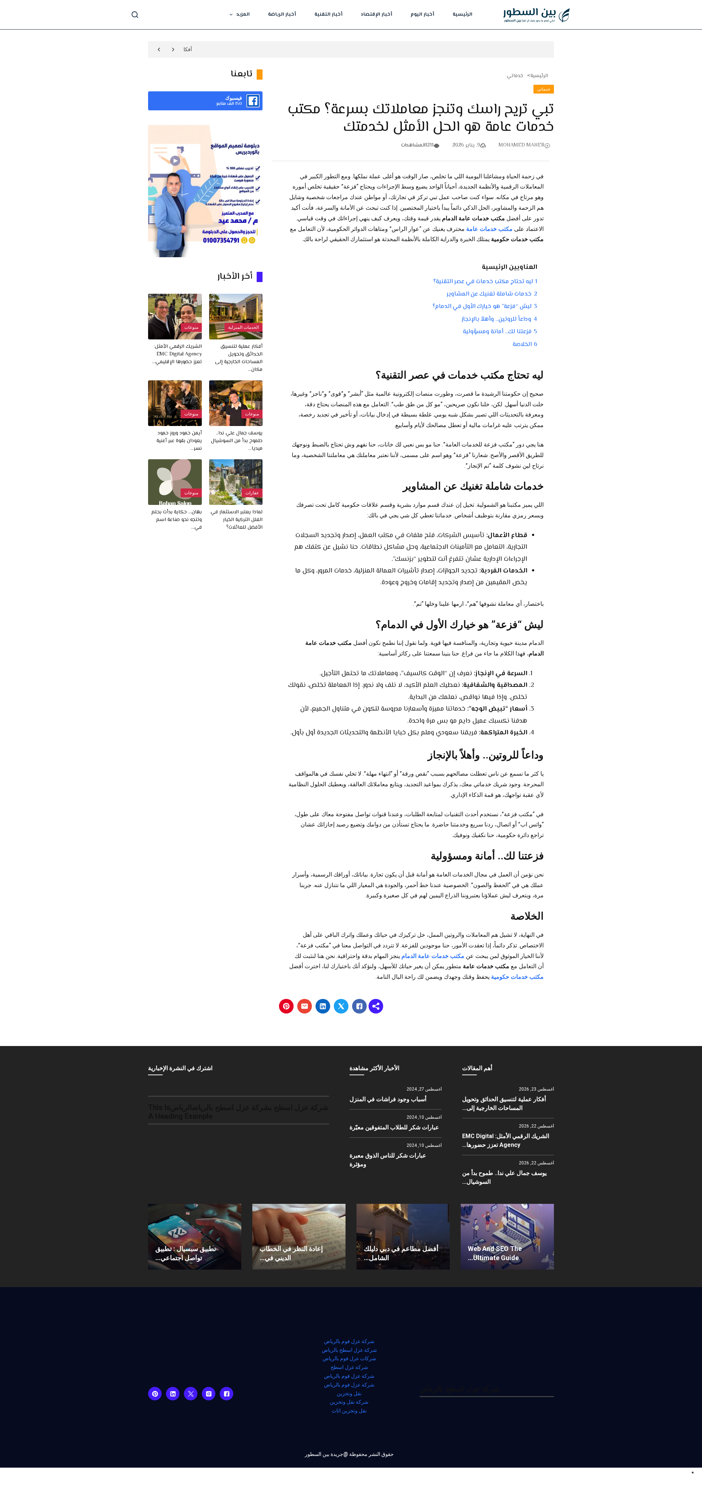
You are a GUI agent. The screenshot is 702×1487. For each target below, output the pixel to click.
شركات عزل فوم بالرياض (349, 1358)
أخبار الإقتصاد (376, 15)
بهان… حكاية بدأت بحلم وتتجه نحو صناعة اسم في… (176, 520)
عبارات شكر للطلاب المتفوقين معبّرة (394, 1127)
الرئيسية (462, 15)
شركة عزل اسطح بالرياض (349, 1350)
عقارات (252, 492)
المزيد (243, 15)
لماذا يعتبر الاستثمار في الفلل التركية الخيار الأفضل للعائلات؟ (237, 520)
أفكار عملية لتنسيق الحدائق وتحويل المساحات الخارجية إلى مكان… (239, 358)
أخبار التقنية (328, 15)
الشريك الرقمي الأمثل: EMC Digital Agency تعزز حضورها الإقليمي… (177, 354)
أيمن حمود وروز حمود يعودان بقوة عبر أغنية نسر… (179, 441)
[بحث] (135, 14)
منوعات (191, 327)
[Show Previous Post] (173, 49)
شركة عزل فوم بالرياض (349, 1341)
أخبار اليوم (422, 15)
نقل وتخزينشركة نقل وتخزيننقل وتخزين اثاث (349, 1402)
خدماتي (515, 76)
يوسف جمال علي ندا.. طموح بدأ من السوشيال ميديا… (237, 441)
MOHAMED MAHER (521, 145)
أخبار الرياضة (282, 15)
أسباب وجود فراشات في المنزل (388, 1099)
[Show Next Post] (159, 49)
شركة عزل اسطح (349, 1367)
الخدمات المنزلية (243, 327)
